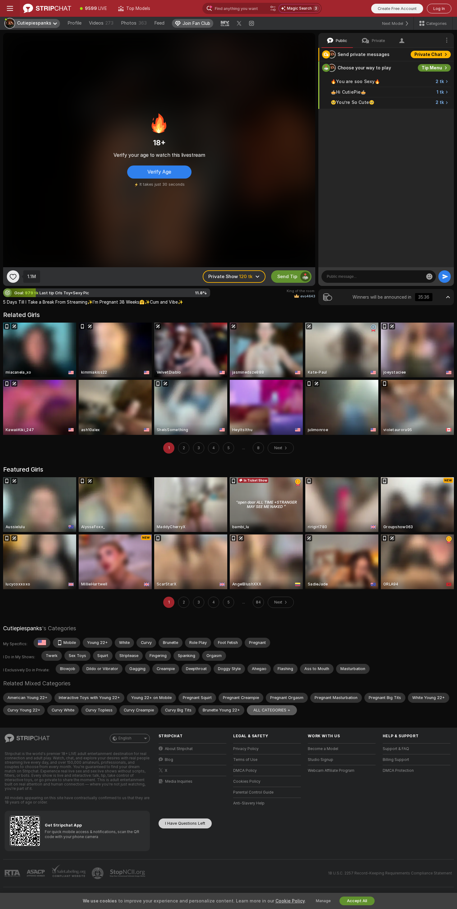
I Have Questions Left (185, 823)
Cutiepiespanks (22, 628)
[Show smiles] (429, 276)
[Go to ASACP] (36, 873)
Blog (169, 759)
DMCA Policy (245, 770)
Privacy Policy (246, 749)
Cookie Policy (290, 900)
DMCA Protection (398, 770)
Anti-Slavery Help (249, 803)
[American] (42, 643)
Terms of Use (245, 759)
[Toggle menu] (10, 8)
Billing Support (396, 759)
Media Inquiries (178, 781)
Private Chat (428, 54)
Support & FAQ (396, 749)
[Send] (444, 276)
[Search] (273, 8)
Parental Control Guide (253, 792)
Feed (159, 23)
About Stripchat (179, 749)
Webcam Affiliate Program (331, 770)
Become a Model (323, 749)
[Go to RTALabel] (13, 873)
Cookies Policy (247, 781)
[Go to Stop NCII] (128, 873)
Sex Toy (433, 115)
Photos (134, 23)
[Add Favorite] (13, 276)
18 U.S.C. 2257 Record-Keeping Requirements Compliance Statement (390, 873)
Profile (74, 23)
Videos (101, 23)
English (125, 738)
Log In (439, 8)
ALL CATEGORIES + (271, 710)
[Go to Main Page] (47, 8)
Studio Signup (320, 759)
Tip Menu (432, 67)
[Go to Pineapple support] (98, 873)
